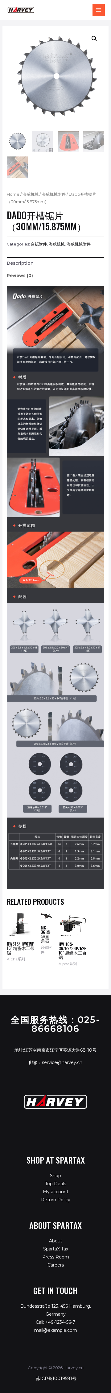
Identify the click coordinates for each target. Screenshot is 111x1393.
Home (13, 194)
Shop (55, 1175)
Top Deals (55, 1183)
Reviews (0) (20, 275)
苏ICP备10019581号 (56, 1378)
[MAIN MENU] (98, 10)
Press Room (55, 1257)
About (55, 1241)
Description (20, 263)
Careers (55, 1265)
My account (55, 1191)
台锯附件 (39, 244)
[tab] (56, 263)
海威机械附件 (54, 194)
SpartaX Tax (55, 1249)
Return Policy (55, 1200)
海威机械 (31, 194)
